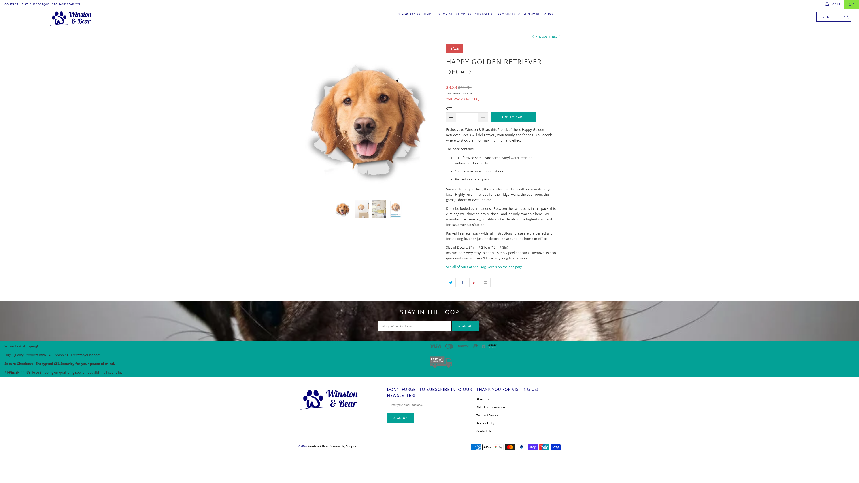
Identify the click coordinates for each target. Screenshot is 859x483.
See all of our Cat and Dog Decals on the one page (484, 267)
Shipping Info (135, 372)
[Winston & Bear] (70, 18)
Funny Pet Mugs (538, 14)
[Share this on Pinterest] (474, 282)
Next (555, 36)
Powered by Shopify (343, 446)
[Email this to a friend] (486, 282)
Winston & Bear (318, 446)
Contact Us (483, 431)
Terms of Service (487, 415)
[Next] (434, 119)
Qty (449, 108)
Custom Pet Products (496, 14)
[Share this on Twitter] (451, 282)
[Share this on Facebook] (462, 282)
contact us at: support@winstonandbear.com (43, 4)
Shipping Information (490, 407)
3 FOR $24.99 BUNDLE (416, 14)
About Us (482, 399)
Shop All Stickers (455, 14)
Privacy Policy (485, 423)
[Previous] (305, 119)
